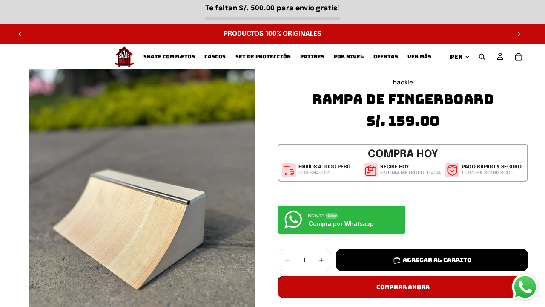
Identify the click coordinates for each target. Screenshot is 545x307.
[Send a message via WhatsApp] (525, 287)
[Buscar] (482, 56)
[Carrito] (518, 56)
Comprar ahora (403, 287)
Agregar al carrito (437, 260)
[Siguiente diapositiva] (518, 34)
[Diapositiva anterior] (20, 34)
